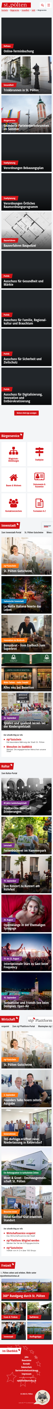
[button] (41, 1397)
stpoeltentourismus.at (9, 1275)
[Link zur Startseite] (16, 5)
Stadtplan (39, 460)
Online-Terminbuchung (19, 51)
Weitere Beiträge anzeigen (26, 413)
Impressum (26, 1374)
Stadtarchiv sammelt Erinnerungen (17, 809)
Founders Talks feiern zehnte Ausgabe (23, 1101)
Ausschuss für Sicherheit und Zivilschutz (23, 360)
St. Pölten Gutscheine (34, 532)
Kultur (5, 766)
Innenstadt (8, 525)
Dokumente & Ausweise (39, 485)
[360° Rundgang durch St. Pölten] (26, 1287)
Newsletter (26, 1360)
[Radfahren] (39, 1309)
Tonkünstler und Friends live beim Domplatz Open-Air (26, 1004)
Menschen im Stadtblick (19, 747)
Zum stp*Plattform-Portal (23, 1026)
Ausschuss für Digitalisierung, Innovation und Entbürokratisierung (23, 398)
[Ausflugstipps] (39, 1328)
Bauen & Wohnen (13, 485)
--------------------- (26, 1377)
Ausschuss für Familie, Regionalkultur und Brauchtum (25, 321)
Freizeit (6, 1265)
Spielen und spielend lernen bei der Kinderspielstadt (25, 724)
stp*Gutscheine (15, 1248)
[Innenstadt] (13, 1328)
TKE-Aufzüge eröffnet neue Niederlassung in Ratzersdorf (23, 1140)
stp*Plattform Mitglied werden (23, 1240)
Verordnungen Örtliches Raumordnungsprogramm (21, 205)
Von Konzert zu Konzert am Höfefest (22, 887)
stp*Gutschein (14, 739)
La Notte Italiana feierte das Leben (22, 608)
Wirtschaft (8, 1019)
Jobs (26, 1357)
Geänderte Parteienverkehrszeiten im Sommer (26, 127)
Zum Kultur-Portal (9, 773)
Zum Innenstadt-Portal (11, 532)
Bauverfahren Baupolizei (20, 245)
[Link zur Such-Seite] (42, 5)
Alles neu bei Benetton (19, 687)
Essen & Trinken (11, 1317)
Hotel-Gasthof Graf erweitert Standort (23, 1218)
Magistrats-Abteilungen (13, 459)
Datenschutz (26, 1367)
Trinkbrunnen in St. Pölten (21, 90)
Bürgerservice (10, 435)
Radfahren (34, 1317)
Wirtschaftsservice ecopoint (21, 1233)
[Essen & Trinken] (13, 1309)
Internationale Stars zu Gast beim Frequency (26, 965)
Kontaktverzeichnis (13, 511)
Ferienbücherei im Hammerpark (25, 850)
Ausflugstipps (35, 1336)
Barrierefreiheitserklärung (26, 1370)
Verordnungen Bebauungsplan (24, 167)
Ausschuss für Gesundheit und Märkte (23, 282)
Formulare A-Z (39, 511)
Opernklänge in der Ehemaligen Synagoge (24, 926)
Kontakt (26, 1363)
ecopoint (5, 1026)
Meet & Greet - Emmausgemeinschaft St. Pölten (25, 1179)
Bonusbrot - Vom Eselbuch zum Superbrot (24, 647)
